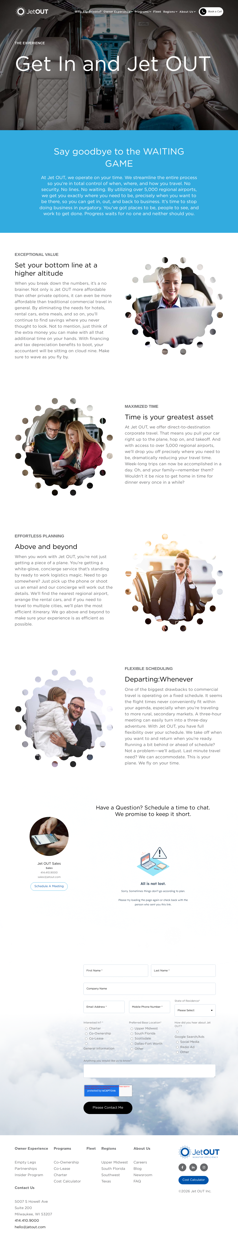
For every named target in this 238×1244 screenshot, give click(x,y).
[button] (118, 11)
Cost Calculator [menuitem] (67, 1181)
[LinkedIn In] (193, 1167)
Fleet (157, 11)
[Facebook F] (182, 1167)
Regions (108, 1148)
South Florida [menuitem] (113, 1168)
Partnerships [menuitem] (26, 1168)
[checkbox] (104, 1038)
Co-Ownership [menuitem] (66, 1162)
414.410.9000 (27, 1220)
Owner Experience (31, 1148)
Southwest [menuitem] (110, 1175)
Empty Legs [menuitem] (25, 1162)
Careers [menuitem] (140, 1162)
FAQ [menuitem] (137, 1181)
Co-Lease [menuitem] (62, 1168)
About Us (142, 1148)
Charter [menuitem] (60, 1175)
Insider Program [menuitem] (29, 1175)
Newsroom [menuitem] (143, 1175)
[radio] (104, 1028)
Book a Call (215, 12)
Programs (62, 1148)
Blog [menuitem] (138, 1168)
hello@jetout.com (30, 1227)
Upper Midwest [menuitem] (114, 1162)
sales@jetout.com (49, 877)
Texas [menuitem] (106, 1181)
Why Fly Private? (88, 11)
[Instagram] (204, 1167)
